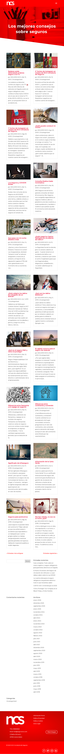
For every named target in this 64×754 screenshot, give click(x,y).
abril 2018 (36, 692)
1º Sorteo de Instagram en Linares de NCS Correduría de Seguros (18, 129)
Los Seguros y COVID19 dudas (17, 183)
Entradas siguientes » (50, 553)
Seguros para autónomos (18, 517)
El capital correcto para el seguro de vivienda (45, 349)
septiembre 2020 (39, 650)
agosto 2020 (37, 653)
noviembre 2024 (39, 612)
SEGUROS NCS (16, 77)
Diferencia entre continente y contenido (44, 404)
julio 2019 (36, 665)
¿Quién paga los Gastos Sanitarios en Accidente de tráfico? (44, 238)
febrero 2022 (37, 635)
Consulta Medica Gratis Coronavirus (44, 182)
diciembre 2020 (38, 647)
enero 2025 (37, 609)
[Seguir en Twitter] (48, 750)
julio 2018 (36, 683)
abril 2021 (36, 644)
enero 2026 (37, 600)
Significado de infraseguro (18, 463)
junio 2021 (36, 641)
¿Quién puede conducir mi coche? (45, 126)
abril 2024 (36, 618)
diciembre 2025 (38, 603)
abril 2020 (36, 656)
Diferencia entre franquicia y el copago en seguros (18, 406)
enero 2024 (37, 621)
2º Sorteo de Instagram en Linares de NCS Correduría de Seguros (45, 72)
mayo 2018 (37, 689)
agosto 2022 (37, 633)
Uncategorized (17, 79)
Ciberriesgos (51, 732)
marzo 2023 (37, 627)
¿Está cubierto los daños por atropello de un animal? (17, 294)
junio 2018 (36, 686)
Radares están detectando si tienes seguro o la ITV (16, 72)
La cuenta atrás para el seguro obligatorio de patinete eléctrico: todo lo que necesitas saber (44, 580)
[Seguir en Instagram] (52, 750)
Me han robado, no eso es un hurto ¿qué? (45, 517)
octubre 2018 (37, 677)
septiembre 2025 (39, 606)
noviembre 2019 (38, 662)
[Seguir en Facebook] (44, 750)
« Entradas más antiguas (14, 553)
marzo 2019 (37, 674)
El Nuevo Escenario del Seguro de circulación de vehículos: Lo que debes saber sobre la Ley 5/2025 (44, 573)
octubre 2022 (37, 630)
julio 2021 (36, 638)
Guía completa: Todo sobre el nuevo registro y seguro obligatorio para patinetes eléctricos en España (45, 565)
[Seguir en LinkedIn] (56, 750)
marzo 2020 (37, 659)
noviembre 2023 (38, 624)
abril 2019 (36, 671)
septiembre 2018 (39, 680)
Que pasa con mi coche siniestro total (17, 239)
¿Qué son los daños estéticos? (42, 294)
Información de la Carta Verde (44, 462)
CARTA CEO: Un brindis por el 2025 (45, 585)
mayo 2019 (37, 668)
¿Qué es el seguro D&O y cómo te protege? (17, 351)
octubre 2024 (38, 615)
